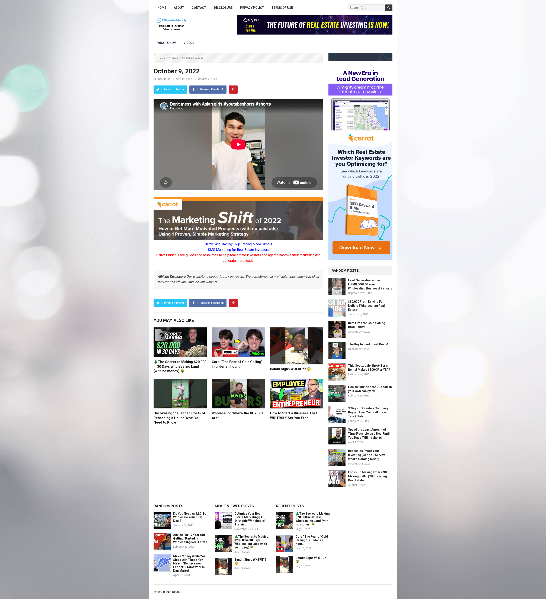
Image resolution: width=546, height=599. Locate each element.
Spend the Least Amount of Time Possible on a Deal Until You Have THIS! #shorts (369, 433)
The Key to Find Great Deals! (368, 344)
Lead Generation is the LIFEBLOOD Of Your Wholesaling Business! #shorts (370, 284)
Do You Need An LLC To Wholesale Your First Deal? (189, 517)
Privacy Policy (252, 7)
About (179, 7)
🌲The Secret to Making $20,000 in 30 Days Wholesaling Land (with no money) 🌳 (180, 366)
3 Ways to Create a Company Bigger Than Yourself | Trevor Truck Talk (369, 412)
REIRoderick (162, 79)
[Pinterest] (233, 89)
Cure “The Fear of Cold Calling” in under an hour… (312, 540)
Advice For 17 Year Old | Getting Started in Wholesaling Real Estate (190, 538)
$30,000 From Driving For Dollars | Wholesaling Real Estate (366, 305)
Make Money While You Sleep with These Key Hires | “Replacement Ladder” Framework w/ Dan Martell (189, 563)
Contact (199, 7)
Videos (189, 43)
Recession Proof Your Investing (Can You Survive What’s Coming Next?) (366, 455)
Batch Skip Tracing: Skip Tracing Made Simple (238, 244)
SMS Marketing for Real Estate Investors (238, 250)
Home (161, 7)
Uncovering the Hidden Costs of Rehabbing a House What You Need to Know (179, 417)
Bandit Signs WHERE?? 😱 (290, 369)
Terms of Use (282, 7)
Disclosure (223, 7)
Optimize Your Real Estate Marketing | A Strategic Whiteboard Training (249, 519)
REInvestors (172, 591)
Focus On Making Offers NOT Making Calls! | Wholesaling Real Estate (368, 476)
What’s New (166, 43)
